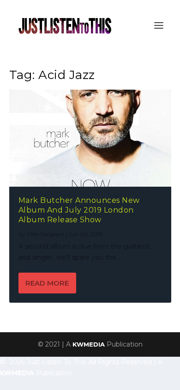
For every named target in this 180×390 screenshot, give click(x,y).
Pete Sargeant (46, 234)
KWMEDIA (88, 344)
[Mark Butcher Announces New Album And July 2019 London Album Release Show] (90, 138)
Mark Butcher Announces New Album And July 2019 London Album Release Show (79, 210)
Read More (47, 283)
